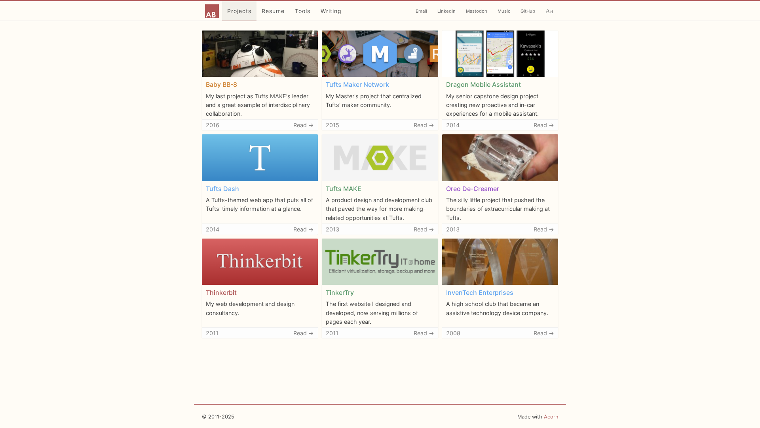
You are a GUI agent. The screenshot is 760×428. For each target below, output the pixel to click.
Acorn (551, 417)
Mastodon (476, 11)
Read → (303, 125)
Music (504, 11)
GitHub (528, 11)
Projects (239, 11)
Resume (273, 11)
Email (421, 11)
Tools (302, 11)
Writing (331, 11)
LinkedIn (446, 11)
